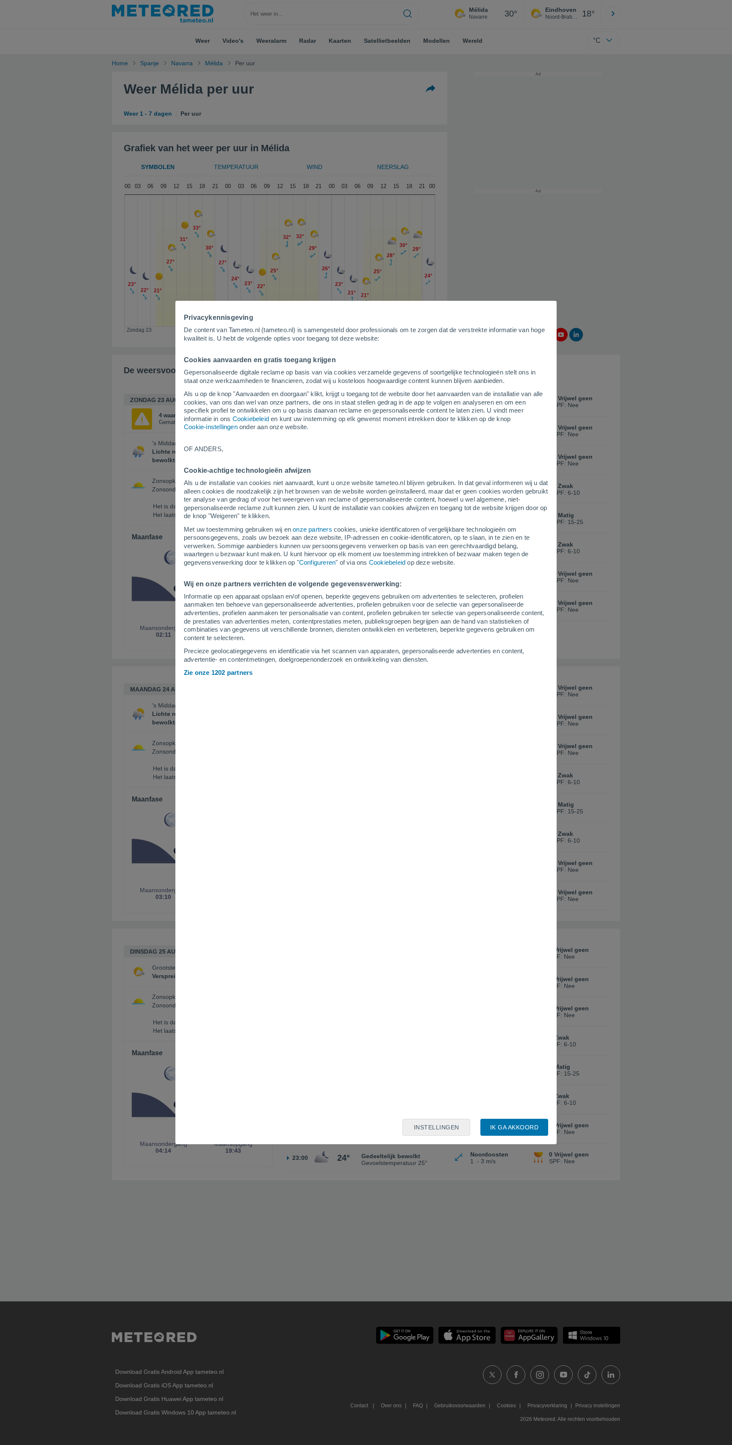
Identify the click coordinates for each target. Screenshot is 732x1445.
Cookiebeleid (251, 418)
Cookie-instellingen (211, 426)
